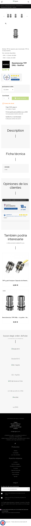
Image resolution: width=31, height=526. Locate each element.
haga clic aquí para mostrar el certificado (11, 512)
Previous (4, 16)
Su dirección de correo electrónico (10, 486)
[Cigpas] (15, 1)
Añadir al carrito (20, 98)
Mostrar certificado (10, 208)
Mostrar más (15, 79)
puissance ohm (7, 86)
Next (27, 16)
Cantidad (5, 95)
